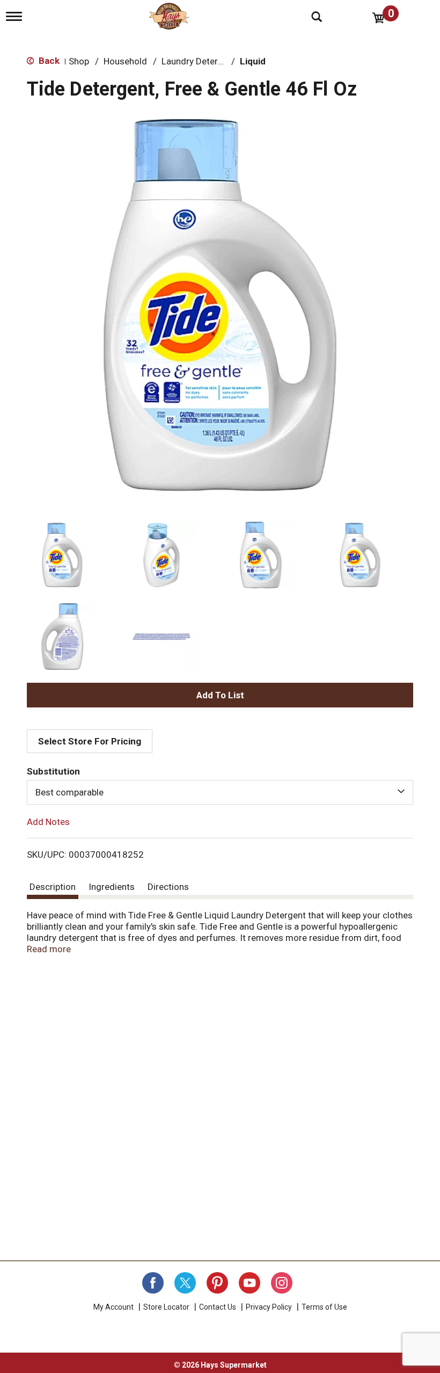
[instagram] (281, 1283)
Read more (49, 949)
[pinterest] (217, 1283)
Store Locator (166, 1307)
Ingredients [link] (112, 886)
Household (125, 61)
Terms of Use (324, 1307)
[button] (62, 555)
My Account (113, 1307)
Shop (79, 61)
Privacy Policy (269, 1307)
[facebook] (153, 1283)
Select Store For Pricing (89, 741)
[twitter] (185, 1283)
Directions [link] (168, 886)
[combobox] (220, 792)
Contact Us (217, 1307)
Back (48, 60)
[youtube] (249, 1283)
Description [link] (53, 886)
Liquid (253, 61)
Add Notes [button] (48, 821)
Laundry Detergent (199, 61)
